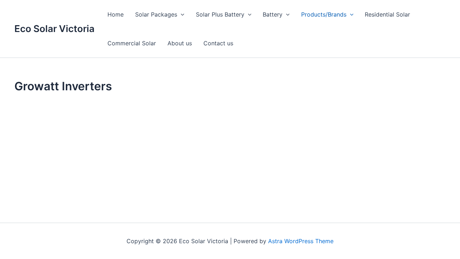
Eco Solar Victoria (54, 28)
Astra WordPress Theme (301, 241)
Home (115, 14)
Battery (272, 14)
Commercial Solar (131, 43)
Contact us (218, 43)
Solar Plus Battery (220, 14)
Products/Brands (323, 14)
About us (179, 43)
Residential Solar (387, 14)
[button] (180, 14)
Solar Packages (156, 14)
